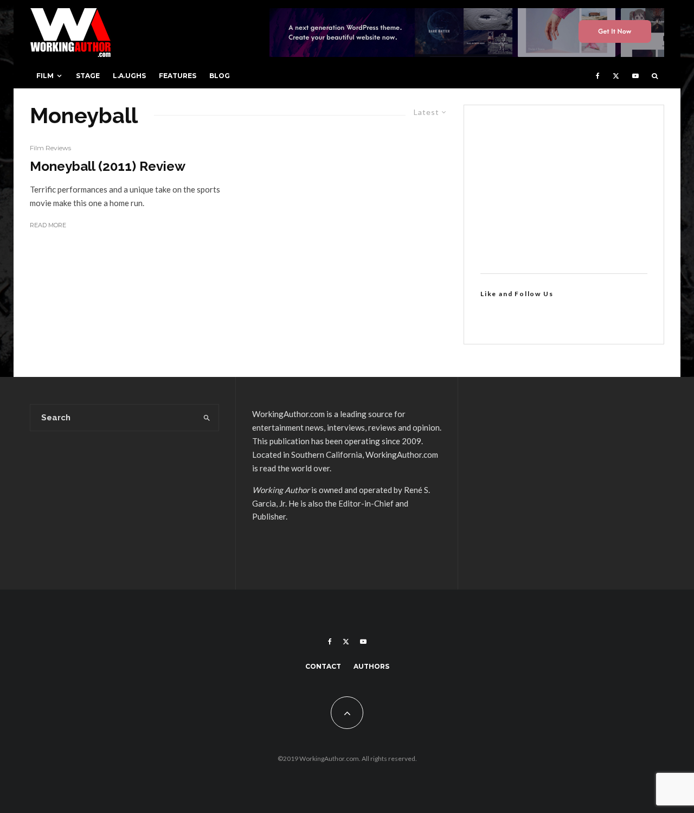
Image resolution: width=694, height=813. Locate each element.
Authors (371, 666)
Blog (219, 76)
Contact (323, 666)
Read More (48, 225)
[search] (207, 418)
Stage (88, 76)
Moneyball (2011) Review (107, 166)
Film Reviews (50, 148)
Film (45, 76)
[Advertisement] (563, 189)
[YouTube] (635, 76)
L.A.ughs (129, 76)
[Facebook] (597, 76)
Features (177, 76)
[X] (616, 76)
